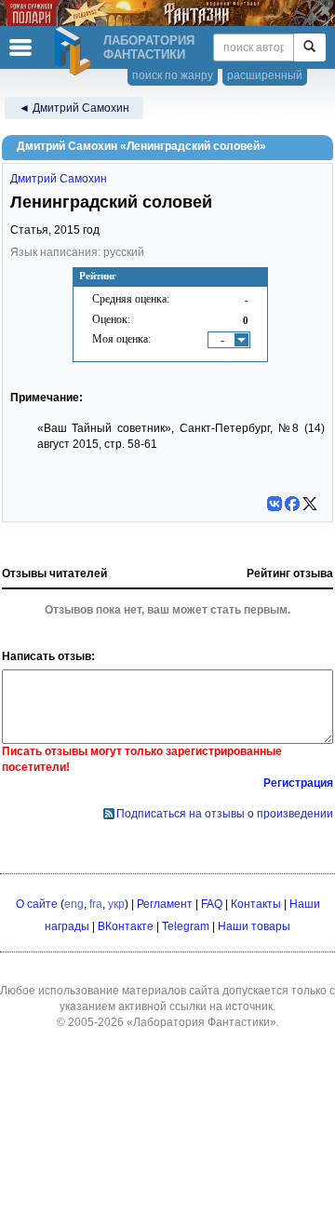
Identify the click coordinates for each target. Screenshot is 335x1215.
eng (74, 904)
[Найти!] (309, 47)
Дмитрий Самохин (58, 178)
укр (116, 904)
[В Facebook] (292, 503)
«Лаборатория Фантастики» (201, 1022)
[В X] (309, 503)
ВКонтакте (126, 926)
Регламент (165, 904)
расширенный (264, 75)
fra (95, 904)
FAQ (211, 904)
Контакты (256, 904)
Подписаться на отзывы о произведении (224, 813)
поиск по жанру (172, 75)
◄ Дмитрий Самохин (74, 108)
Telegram (185, 926)
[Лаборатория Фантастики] (75, 51)
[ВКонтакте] (274, 503)
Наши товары (254, 926)
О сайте (37, 904)
